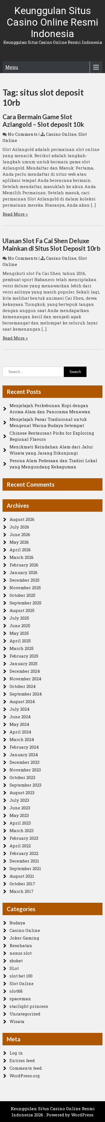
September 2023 (25, 785)
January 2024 (24, 754)
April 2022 (20, 845)
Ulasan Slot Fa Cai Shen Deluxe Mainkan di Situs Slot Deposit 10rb (52, 244)
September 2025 (25, 603)
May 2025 (19, 633)
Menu (11, 67)
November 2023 (25, 770)
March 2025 (22, 648)
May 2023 (19, 815)
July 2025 (19, 618)
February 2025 (24, 656)
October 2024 (23, 686)
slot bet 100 (21, 976)
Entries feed (22, 1060)
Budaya (17, 922)
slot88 (16, 991)
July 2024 (20, 709)
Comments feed (26, 1068)
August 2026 (22, 519)
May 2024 (19, 724)
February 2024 (24, 747)
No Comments (23, 134)
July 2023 (19, 800)
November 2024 (25, 678)
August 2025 (22, 610)
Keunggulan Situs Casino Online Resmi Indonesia (52, 22)
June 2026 (20, 534)
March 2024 (22, 739)
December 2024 (25, 671)
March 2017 (22, 891)
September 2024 (26, 694)
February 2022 (24, 853)
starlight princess (29, 1006)
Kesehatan (21, 945)
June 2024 (20, 716)
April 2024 (20, 732)
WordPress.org (25, 1075)
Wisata (17, 1021)
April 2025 (20, 641)
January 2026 (24, 572)
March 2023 (22, 830)
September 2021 (25, 868)
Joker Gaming (24, 938)
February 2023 (24, 838)
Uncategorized (25, 1014)
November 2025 (25, 587)
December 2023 (24, 762)
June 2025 (20, 625)
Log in (16, 1053)
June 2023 (20, 808)
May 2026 (19, 542)
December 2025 (24, 580)
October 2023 (22, 777)
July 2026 (19, 527)
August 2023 (22, 792)
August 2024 (22, 701)
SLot (14, 968)
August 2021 (22, 876)
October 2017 (22, 883)
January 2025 (24, 663)
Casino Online (61, 134)
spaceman (20, 998)
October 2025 (22, 595)
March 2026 (22, 557)
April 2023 (20, 823)
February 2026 (24, 565)
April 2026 (20, 549)
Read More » (15, 214)
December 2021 (24, 861)
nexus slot (21, 953)
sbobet (16, 960)
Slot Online (22, 983)
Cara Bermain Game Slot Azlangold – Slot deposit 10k (43, 120)
